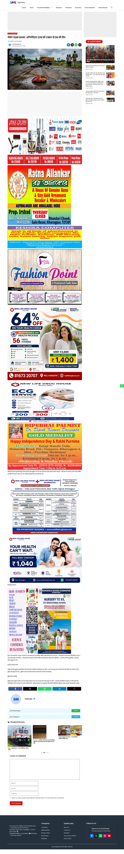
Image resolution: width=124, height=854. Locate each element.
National (68, 7)
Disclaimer (67, 833)
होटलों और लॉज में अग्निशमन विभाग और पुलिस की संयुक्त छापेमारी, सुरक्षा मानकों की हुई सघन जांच (95, 100)
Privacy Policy (68, 838)
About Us (66, 827)
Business (59, 7)
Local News (44, 827)
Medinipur (44, 838)
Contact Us (67, 830)
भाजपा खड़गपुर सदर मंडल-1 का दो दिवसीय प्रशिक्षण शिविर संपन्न (17, 737)
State (31, 7)
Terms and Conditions (70, 835)
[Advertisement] (45, 21)
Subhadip (17, 44)
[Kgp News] (13, 2)
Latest (24, 7)
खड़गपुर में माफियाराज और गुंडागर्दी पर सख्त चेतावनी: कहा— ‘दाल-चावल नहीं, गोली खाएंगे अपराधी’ (95, 74)
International (102, 7)
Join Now (75, 710)
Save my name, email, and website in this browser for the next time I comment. (38, 798)
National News (45, 830)
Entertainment (90, 7)
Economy (78, 7)
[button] (111, 7)
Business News (45, 833)
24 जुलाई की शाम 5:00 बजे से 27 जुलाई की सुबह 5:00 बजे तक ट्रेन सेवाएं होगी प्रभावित (44, 748)
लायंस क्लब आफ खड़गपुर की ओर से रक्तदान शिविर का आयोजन (95, 66)
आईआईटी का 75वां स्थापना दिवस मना (67, 726)
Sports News (45, 835)
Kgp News (21, 2)
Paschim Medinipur (43, 7)
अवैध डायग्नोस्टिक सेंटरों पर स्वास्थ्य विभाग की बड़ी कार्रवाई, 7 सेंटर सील (95, 92)
